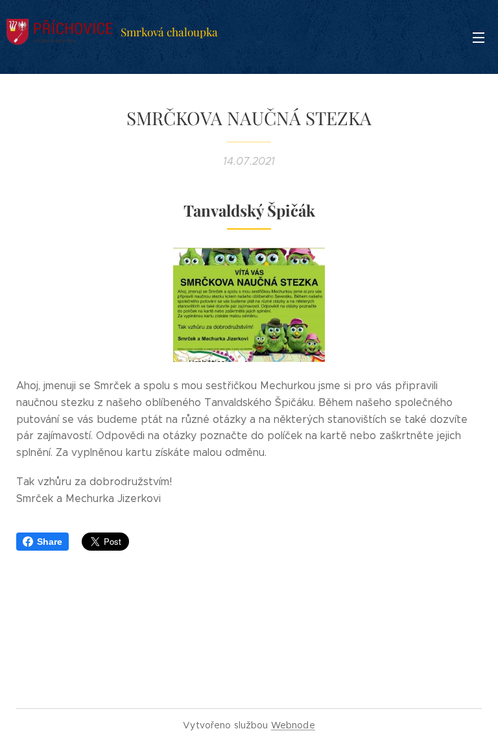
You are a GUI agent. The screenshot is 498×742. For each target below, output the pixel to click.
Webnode (293, 725)
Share (49, 541)
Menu (479, 37)
